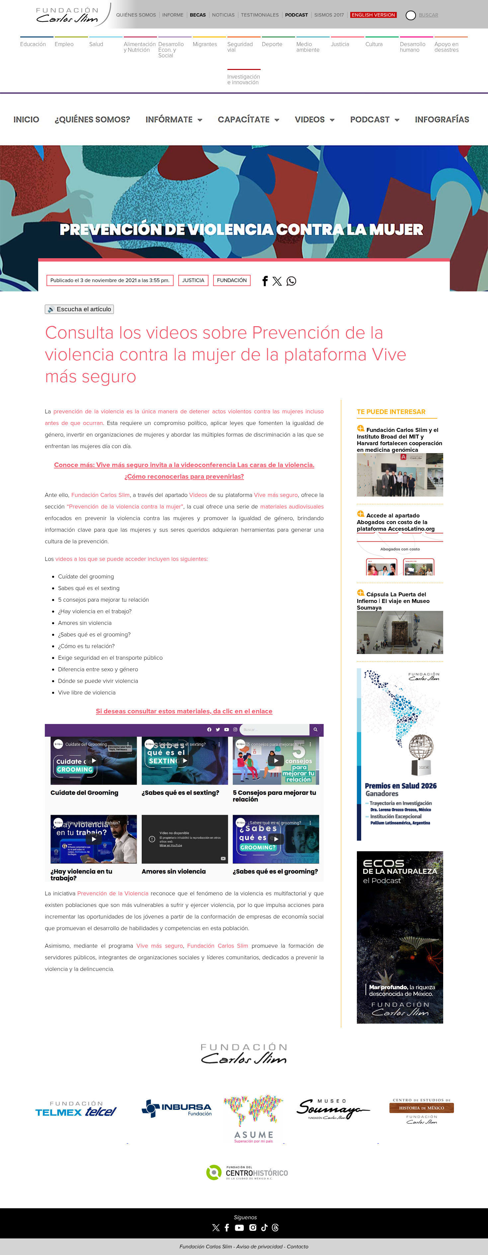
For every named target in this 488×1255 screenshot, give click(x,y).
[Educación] (36, 33)
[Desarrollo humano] (416, 33)
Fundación (232, 280)
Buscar (428, 15)
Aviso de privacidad (259, 1246)
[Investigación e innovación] (244, 65)
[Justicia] (347, 33)
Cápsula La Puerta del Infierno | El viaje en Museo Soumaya (393, 601)
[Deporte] (278, 33)
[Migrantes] (209, 33)
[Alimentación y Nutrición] (140, 33)
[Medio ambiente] (313, 33)
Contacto (297, 1246)
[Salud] (105, 33)
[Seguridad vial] (244, 33)
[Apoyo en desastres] (451, 33)
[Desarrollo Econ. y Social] (175, 33)
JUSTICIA (193, 280)
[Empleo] (71, 33)
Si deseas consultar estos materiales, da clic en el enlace (184, 711)
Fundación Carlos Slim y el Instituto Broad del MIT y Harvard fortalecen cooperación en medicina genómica (399, 439)
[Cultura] (382, 33)
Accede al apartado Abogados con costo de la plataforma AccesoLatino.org (396, 522)
